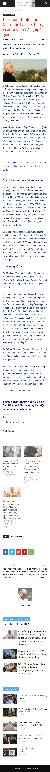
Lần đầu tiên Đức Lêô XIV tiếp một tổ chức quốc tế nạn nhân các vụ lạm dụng (32, 654)
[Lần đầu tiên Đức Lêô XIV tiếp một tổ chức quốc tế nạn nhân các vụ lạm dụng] (10, 654)
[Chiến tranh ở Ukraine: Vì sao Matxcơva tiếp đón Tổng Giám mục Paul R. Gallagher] (10, 739)
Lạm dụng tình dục (15, 10)
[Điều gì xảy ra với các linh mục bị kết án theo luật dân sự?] (12, 451)
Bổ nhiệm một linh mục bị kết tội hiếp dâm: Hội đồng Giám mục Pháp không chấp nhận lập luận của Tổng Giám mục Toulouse (11, 509)
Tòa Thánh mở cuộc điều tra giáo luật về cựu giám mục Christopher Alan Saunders (14, 573)
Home (5, 10)
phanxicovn (10, 39)
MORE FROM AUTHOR (17, 623)
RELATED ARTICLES (16, 619)
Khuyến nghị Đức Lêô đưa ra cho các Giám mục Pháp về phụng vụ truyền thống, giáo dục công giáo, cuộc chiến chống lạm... (32, 637)
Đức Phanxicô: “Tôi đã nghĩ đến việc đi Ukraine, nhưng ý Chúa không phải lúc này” (36, 573)
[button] (46, 3)
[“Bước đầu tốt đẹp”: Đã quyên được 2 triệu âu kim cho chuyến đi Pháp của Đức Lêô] (10, 712)
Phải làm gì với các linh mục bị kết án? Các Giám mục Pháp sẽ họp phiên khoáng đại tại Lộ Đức (32, 467)
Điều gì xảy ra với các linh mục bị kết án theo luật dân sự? (11, 464)
